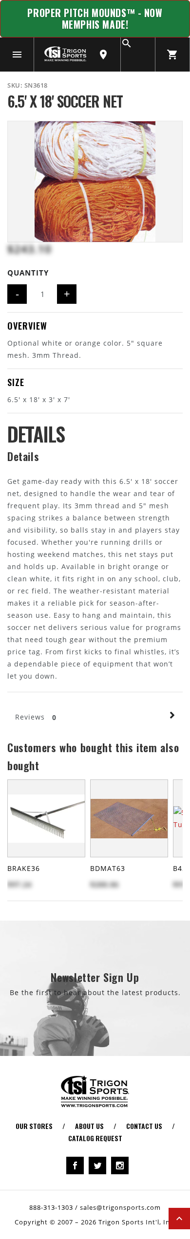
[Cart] (172, 54)
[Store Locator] (103, 54)
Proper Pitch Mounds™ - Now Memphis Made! (94, 19)
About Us (89, 1126)
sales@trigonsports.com (120, 1207)
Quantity (28, 272)
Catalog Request (95, 1138)
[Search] (138, 54)
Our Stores (34, 1126)
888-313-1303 (51, 1207)
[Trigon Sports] (65, 53)
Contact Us (144, 1126)
